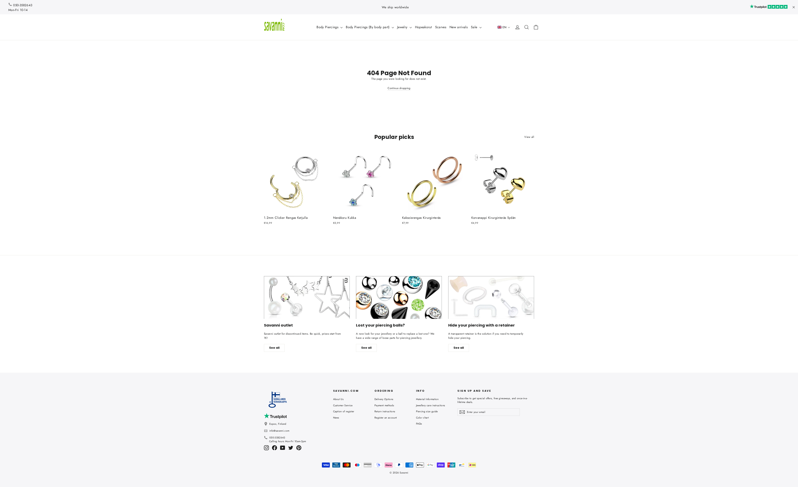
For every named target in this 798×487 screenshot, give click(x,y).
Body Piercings (327, 27)
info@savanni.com (279, 431)
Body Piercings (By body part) (368, 27)
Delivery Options (383, 399)
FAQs (419, 424)
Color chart (422, 418)
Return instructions (384, 411)
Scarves (440, 27)
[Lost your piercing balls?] (399, 297)
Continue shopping (399, 88)
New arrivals (458, 27)
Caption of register (343, 411)
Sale (474, 27)
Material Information (427, 399)
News (336, 418)
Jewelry (403, 27)
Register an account (385, 418)
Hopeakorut (423, 27)
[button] (503, 27)
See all (274, 348)
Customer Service (343, 405)
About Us (338, 399)
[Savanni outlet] (307, 297)
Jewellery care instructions (430, 405)
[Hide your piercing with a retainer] (491, 297)
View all (529, 137)
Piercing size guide (427, 411)
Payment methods (384, 405)
